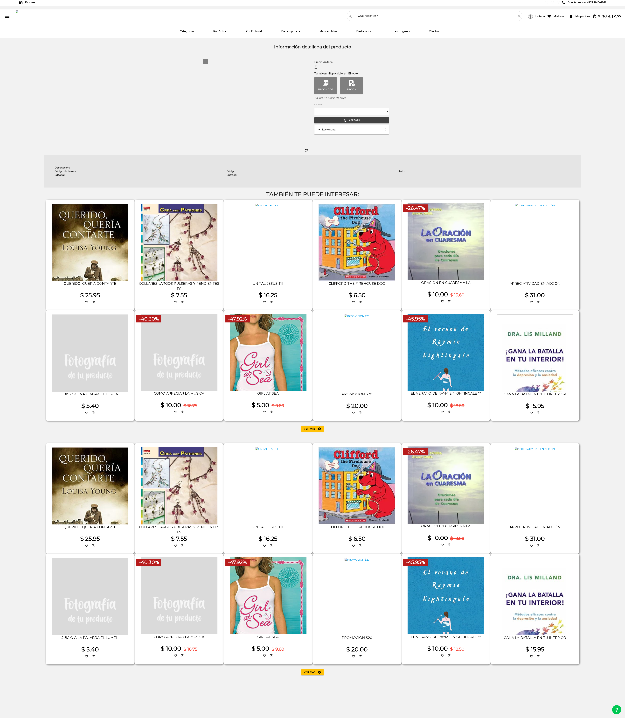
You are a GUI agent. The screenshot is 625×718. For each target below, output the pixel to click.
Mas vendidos (328, 31)
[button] (205, 61)
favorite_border (306, 151)
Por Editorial (254, 31)
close (519, 16)
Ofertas (434, 31)
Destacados (364, 31)
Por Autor (220, 31)
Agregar (351, 120)
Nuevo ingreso (400, 31)
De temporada (291, 31)
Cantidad (318, 104)
